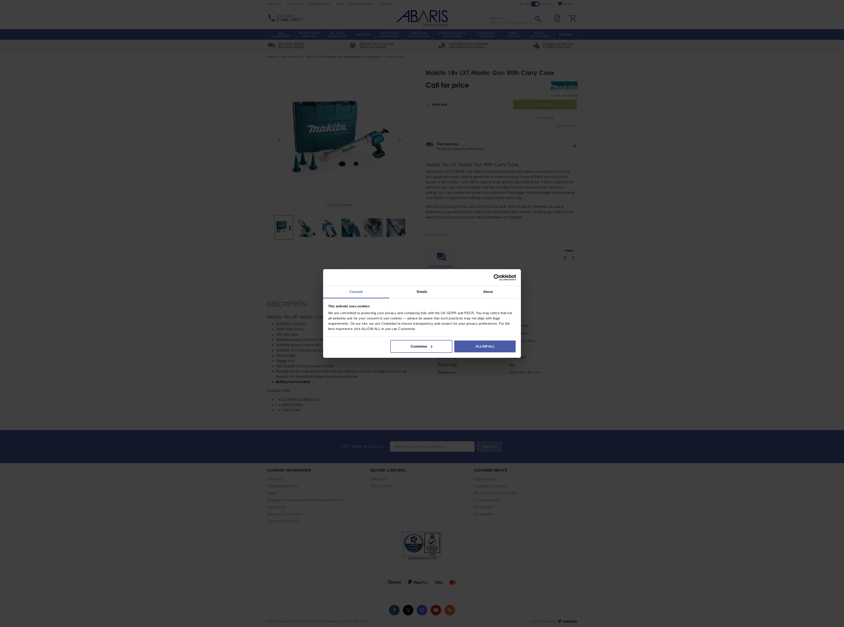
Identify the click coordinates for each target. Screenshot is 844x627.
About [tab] (488, 292)
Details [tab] (422, 292)
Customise (419, 346)
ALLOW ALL (485, 346)
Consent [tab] (356, 292)
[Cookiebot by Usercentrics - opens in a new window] (497, 277)
